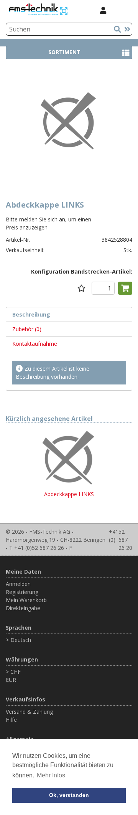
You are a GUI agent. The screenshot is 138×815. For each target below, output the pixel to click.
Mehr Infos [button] (51, 775)
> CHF (13, 671)
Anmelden (18, 583)
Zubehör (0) (26, 329)
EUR (11, 679)
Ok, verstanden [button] (69, 795)
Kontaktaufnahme (34, 343)
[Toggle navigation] (122, 10)
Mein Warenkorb (26, 600)
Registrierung (22, 592)
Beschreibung (31, 314)
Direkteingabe (23, 608)
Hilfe (11, 719)
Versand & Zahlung (29, 711)
